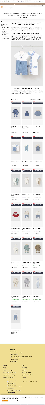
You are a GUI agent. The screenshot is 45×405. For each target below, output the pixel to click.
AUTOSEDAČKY (19, 11)
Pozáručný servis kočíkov (8, 370)
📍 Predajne (18, 1)
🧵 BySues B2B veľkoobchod (28, 1)
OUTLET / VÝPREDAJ (22, 17)
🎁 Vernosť (9, 1)
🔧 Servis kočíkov (13, 1)
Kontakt (4, 367)
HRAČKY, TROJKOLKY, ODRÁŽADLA (10, 13)
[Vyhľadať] (28, 6)
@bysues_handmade (11, 383)
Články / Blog (24, 367)
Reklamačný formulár (14, 359)
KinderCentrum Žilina (11, 390)
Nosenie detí (24, 370)
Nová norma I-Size (25, 375)
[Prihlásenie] (34, 1)
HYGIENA (10, 15)
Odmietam (19, 400)
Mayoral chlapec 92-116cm (5, 39)
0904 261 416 (18, 390)
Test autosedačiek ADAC (27, 372)
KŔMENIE (39, 13)
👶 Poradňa (22, 1)
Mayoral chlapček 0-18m (5, 29)
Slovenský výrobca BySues (8, 377)
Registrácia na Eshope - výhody (9, 375)
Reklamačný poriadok (14, 354)
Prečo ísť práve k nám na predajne (9, 372)
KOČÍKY (11, 11)
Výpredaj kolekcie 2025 (4, 25)
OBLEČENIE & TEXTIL (29, 11)
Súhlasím (5, 400)
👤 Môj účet (5, 1)
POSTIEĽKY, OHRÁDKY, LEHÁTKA (28, 13)
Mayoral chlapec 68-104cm (5, 34)
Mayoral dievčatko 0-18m (5, 27)
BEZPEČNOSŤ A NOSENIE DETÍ (21, 15)
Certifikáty (24, 377)
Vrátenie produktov (13, 351)
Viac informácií (15, 398)
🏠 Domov (2, 1)
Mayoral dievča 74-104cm (5, 32)
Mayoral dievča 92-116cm (5, 36)
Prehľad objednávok (13, 361)
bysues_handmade (11, 388)
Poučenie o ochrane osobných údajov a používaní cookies (21, 356)
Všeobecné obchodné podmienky (16, 352)
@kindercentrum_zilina (11, 385)
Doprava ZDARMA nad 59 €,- (8, 374)
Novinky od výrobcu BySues (27, 374)
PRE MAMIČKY (33, 15)
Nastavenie (12, 400)
